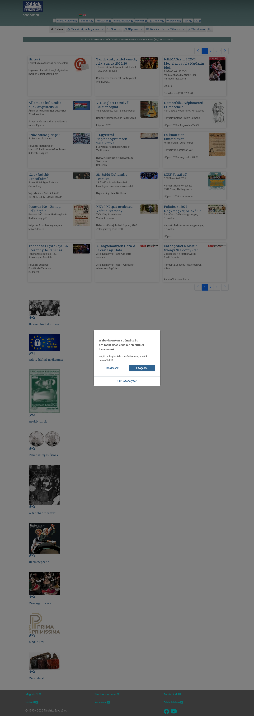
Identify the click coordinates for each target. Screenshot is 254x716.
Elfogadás (142, 368)
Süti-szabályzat (127, 381)
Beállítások (112, 368)
